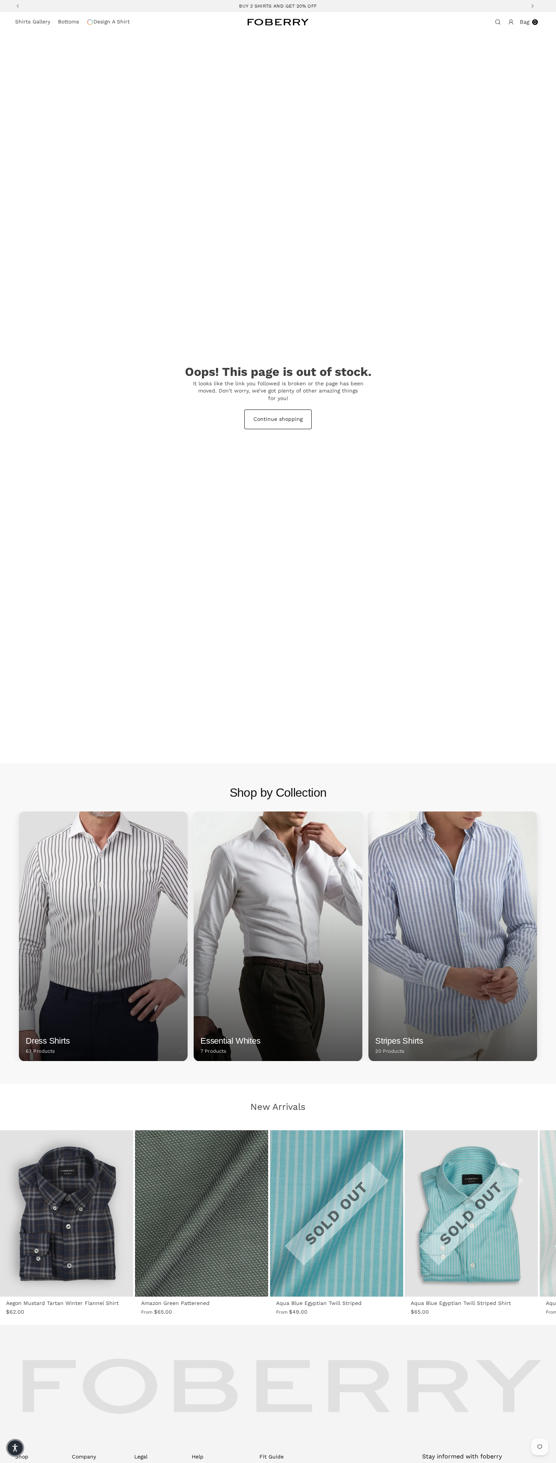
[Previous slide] (20, 1213)
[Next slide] (112, 1213)
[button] (15, 1448)
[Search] (496, 22)
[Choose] (122, 1286)
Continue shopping (278, 419)
